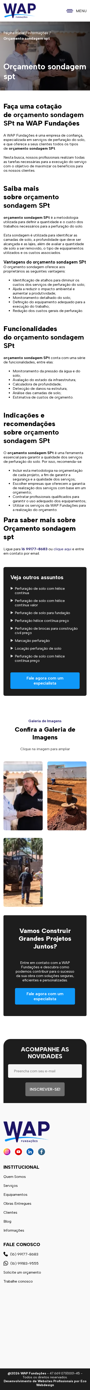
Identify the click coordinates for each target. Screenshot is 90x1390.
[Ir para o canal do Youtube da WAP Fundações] (18, 1151)
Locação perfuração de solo (38, 648)
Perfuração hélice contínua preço (42, 620)
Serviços (10, 1185)
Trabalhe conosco (18, 1281)
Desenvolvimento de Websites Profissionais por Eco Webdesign (45, 1383)
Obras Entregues (17, 1203)
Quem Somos (14, 1176)
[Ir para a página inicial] (19, 10)
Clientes (10, 1212)
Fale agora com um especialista (45, 681)
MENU (81, 11)
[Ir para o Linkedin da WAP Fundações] (30, 1151)
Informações (13, 1230)
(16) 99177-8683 (24, 1254)
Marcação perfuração (32, 640)
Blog (7, 1221)
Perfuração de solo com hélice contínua (40, 590)
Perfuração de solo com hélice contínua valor (40, 602)
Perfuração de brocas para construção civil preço (46, 630)
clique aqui (62, 549)
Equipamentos (15, 1194)
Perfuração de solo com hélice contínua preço (40, 658)
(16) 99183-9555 (24, 1263)
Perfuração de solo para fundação (42, 613)
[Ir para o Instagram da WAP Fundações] (6, 1151)
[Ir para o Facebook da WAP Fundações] (41, 1151)
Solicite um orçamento (22, 1272)
